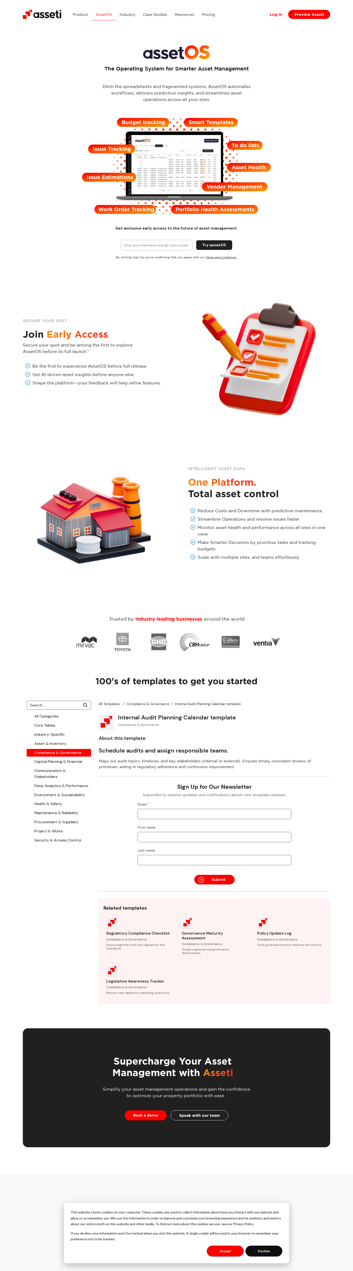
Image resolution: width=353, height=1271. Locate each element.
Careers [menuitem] (291, 1225)
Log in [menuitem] (290, 1197)
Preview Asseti (309, 14)
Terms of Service (316, 1249)
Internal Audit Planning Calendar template (208, 704)
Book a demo (145, 1115)
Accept (225, 1251)
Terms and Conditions (221, 257)
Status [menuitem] (290, 1204)
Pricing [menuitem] (208, 14)
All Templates (110, 704)
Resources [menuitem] (184, 14)
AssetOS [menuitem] (104, 14)
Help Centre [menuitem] (295, 1211)
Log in (276, 14)
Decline (264, 1251)
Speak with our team (199, 1115)
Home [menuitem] (236, 1197)
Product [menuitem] (80, 14)
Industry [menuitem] (127, 14)
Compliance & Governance (148, 704)
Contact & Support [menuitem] (302, 1218)
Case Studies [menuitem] (155, 14)
